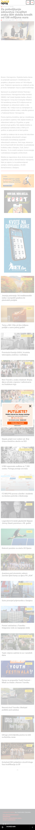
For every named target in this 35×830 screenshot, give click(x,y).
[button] (30, 406)
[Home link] (5, 2)
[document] (17, 415)
